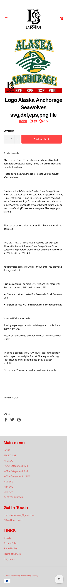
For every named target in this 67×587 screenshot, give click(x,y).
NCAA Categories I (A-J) (16, 466)
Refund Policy (10, 549)
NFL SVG (8, 461)
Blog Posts (9, 559)
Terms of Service (12, 554)
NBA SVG (8, 487)
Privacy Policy (11, 543)
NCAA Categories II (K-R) (16, 471)
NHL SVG (8, 492)
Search (7, 538)
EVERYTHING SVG (13, 497)
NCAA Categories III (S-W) (17, 477)
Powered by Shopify (29, 575)
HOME (7, 450)
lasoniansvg (15, 575)
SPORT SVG (10, 456)
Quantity (9, 131)
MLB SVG (8, 482)
